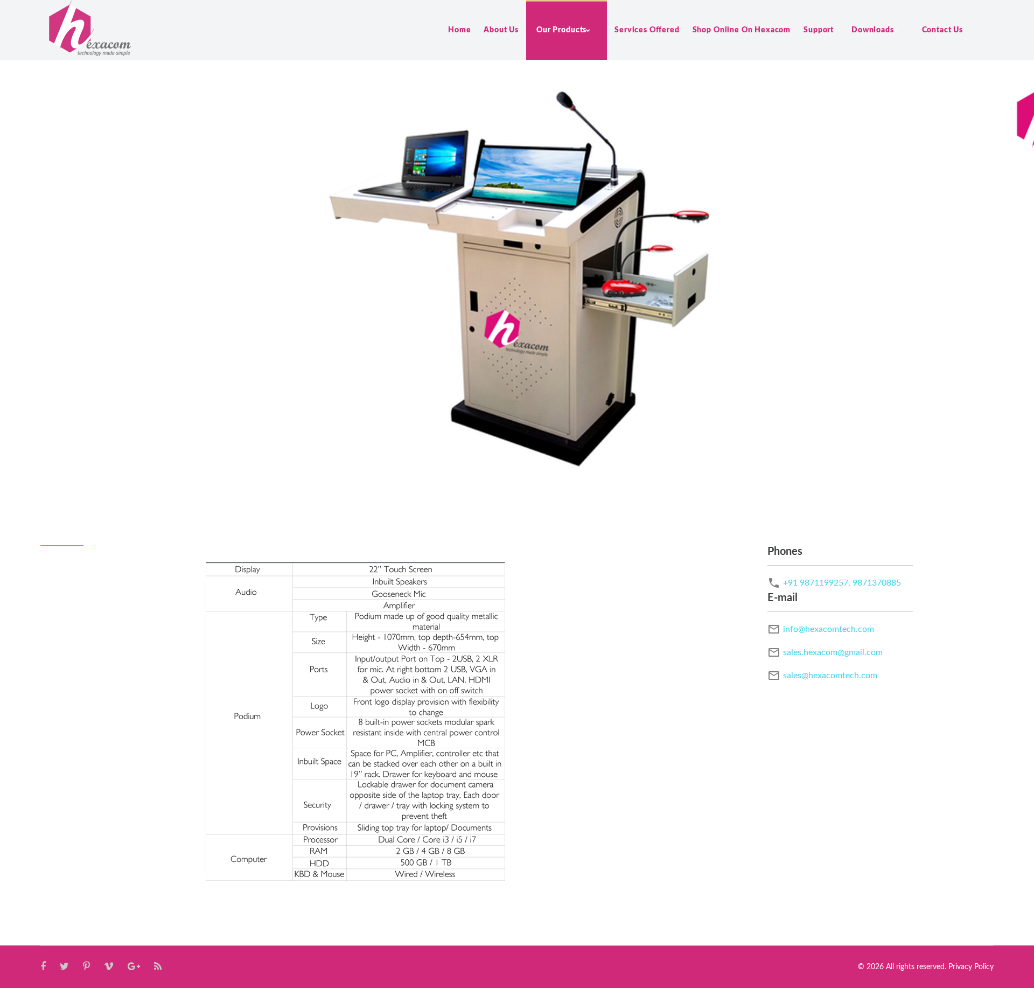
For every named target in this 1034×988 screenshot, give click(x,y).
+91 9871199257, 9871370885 (842, 583)
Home (459, 30)
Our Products (561, 30)
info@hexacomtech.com (828, 629)
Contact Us (942, 30)
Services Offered (646, 30)
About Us (501, 30)
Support (819, 30)
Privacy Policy (971, 967)
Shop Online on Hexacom (742, 30)
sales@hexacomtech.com (830, 675)
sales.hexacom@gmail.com (833, 652)
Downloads (872, 30)
